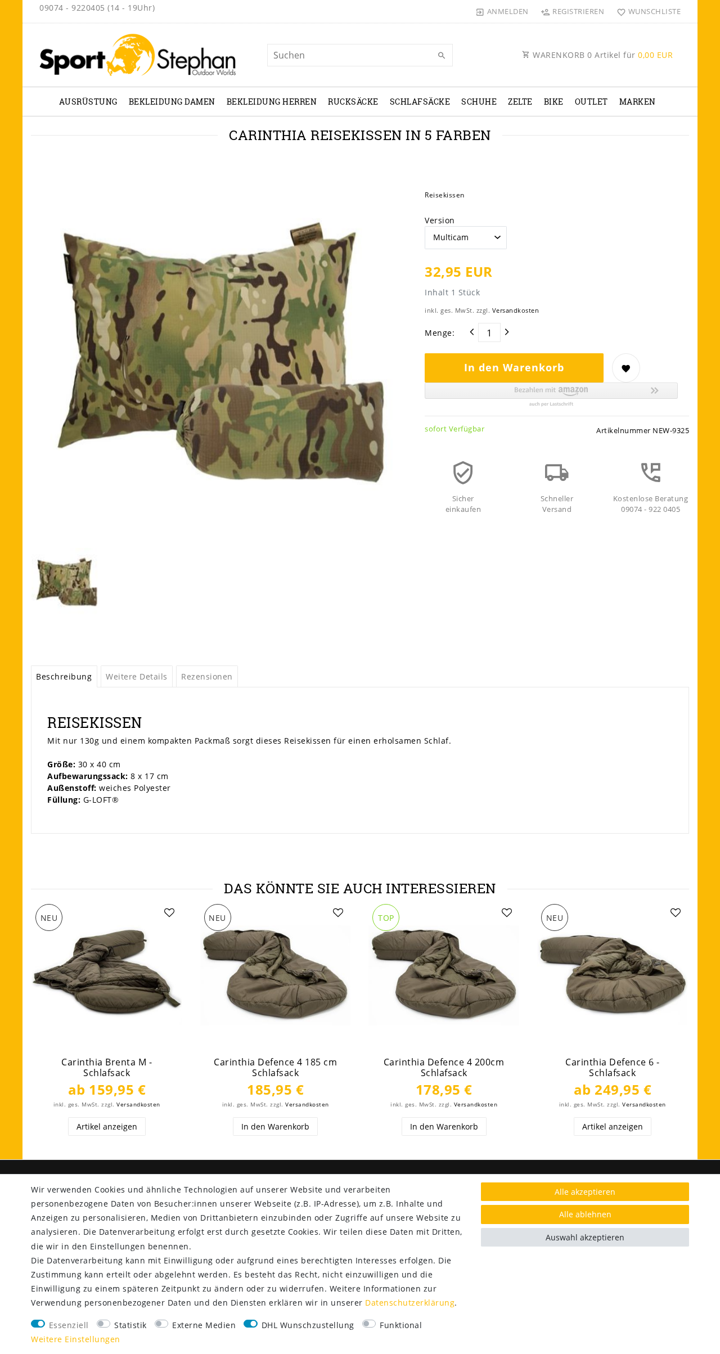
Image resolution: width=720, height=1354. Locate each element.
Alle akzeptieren (585, 1191)
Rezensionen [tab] (207, 676)
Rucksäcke (353, 101)
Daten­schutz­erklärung (409, 1302)
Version (440, 220)
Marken (637, 101)
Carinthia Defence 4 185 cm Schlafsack (275, 1067)
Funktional (401, 1325)
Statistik (130, 1325)
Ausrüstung (88, 101)
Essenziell (69, 1325)
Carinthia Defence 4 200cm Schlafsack (444, 1067)
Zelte (520, 101)
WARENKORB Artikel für (601, 55)
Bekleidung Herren (272, 101)
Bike (554, 101)
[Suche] (441, 55)
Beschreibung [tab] (64, 676)
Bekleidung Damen (172, 101)
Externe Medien (204, 1325)
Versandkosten (515, 310)
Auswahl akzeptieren (585, 1237)
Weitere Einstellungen (75, 1339)
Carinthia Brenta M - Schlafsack (106, 1067)
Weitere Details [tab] (137, 676)
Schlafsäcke (420, 101)
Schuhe (479, 101)
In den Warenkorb (514, 367)
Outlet (591, 101)
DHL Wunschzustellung (308, 1325)
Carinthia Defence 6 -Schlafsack (612, 1067)
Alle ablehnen (585, 1214)
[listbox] (107, 975)
